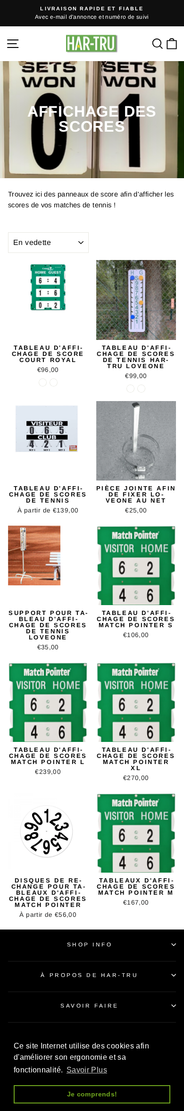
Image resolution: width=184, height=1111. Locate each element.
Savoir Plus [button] (87, 1070)
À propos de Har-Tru (89, 975)
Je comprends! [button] (92, 1094)
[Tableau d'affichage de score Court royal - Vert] (42, 382)
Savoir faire (89, 1005)
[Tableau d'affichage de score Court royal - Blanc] (53, 382)
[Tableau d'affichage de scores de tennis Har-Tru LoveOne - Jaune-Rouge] (141, 388)
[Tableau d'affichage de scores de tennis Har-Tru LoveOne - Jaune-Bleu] (130, 388)
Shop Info (90, 944)
